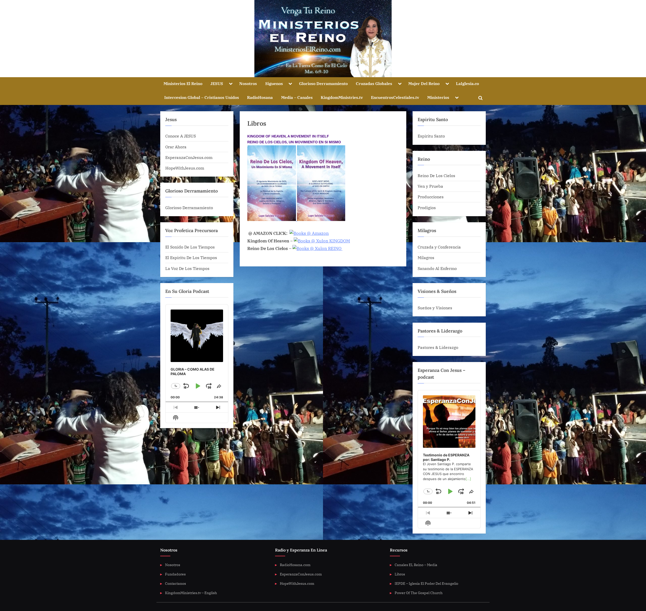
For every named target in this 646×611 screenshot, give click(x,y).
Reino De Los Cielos (436, 175)
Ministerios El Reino (183, 83)
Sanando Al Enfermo (437, 268)
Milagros (426, 257)
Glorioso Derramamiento (323, 83)
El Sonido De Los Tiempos (190, 246)
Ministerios (438, 97)
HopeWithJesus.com (184, 168)
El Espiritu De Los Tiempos (191, 257)
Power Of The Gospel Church (419, 592)
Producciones (431, 196)
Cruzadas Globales (374, 83)
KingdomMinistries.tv (342, 97)
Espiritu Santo (431, 135)
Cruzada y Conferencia (439, 246)
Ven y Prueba (430, 186)
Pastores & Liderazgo (438, 347)
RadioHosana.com (295, 564)
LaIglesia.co (467, 83)
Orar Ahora (175, 146)
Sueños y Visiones (435, 307)
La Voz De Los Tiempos (187, 268)
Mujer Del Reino (424, 83)
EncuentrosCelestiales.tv (395, 97)
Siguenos (274, 83)
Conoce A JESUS (180, 135)
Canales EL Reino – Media (416, 564)
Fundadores (175, 574)
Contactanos (175, 583)
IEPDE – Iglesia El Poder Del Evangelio (426, 583)
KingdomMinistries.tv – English (191, 592)
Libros (400, 574)
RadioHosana (260, 97)
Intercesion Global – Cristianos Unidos (201, 97)
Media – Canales (297, 97)
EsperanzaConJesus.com (188, 157)
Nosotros (248, 83)
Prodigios (427, 207)
